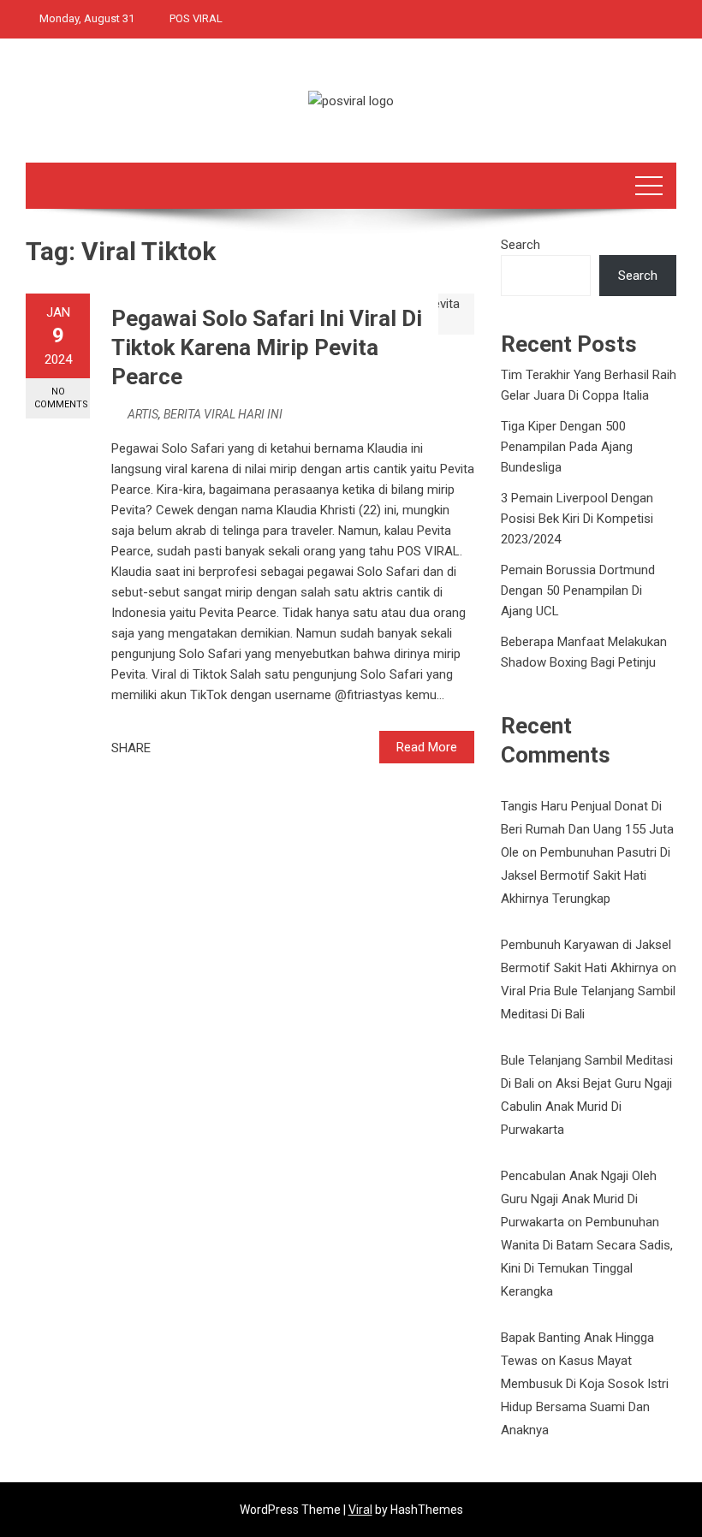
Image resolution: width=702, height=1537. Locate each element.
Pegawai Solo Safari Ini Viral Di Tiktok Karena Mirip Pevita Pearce (266, 347)
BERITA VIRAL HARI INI (223, 414)
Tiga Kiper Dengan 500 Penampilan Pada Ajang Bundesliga (567, 446)
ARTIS (143, 414)
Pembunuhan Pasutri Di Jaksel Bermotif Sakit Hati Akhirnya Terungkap (585, 875)
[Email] (225, 748)
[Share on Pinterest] (206, 748)
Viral (360, 1509)
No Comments (61, 398)
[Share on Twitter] (187, 748)
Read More (426, 747)
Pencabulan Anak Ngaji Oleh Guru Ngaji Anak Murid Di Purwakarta (579, 1199)
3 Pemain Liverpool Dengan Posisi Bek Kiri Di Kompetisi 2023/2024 (577, 518)
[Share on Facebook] (168, 748)
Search (520, 244)
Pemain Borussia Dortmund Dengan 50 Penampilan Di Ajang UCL (578, 590)
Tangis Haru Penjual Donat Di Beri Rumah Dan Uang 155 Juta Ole (587, 829)
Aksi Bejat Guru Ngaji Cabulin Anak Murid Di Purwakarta (586, 1106)
